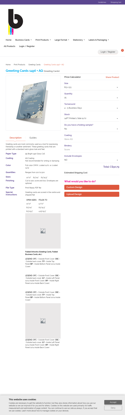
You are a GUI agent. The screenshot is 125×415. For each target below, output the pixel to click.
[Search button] (94, 52)
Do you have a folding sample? (78, 125)
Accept (113, 402)
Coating (68, 135)
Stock (67, 114)
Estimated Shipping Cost (75, 173)
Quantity (68, 94)
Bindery (68, 145)
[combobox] (91, 87)
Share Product (112, 77)
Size (66, 83)
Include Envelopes (73, 156)
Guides (33, 137)
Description (16, 137)
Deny (113, 408)
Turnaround (69, 104)
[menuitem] (7, 40)
